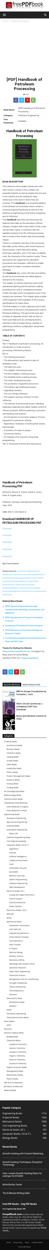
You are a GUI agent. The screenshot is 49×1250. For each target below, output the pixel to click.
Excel (11, 864)
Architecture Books (14, 745)
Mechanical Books (14, 921)
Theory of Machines (17, 987)
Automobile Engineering (17, 829)
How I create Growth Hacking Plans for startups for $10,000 (22, 1174)
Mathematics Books (15, 1075)
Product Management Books (18, 776)
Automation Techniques (19, 925)
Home (6, 21)
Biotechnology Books (12, 795)
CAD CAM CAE (15, 929)
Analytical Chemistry (18, 1044)
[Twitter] (21, 100)
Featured (8, 1029)
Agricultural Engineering (17, 822)
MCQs (9, 918)
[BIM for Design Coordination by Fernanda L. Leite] (9, 698)
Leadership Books (14, 768)
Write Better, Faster (12, 1184)
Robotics (12, 1006)
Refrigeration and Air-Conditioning (23, 979)
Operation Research (17, 967)
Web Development (17, 887)
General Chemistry (17, 1048)
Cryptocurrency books (18, 860)
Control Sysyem (15, 898)
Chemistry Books (14, 1040)
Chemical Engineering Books (19, 837)
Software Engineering (18, 883)
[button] (4, 14)
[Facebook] (15, 100)
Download (7, 528)
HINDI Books (12, 764)
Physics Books (12, 1079)
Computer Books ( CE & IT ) (18, 845)
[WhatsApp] (33, 100)
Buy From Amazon (11, 563)
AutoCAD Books (13, 826)
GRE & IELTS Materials (13, 1082)
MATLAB (10, 914)
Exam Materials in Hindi (17, 810)
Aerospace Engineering (16, 818)
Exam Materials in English (17, 806)
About (27, 1242)
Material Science (16, 956)
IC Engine (13, 948)
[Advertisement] (24, 49)
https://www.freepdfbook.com (17, 651)
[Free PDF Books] (24, 6)
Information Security (18, 868)
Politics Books (12, 772)
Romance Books (13, 780)
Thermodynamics (16, 990)
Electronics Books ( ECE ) (17, 910)
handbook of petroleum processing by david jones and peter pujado (21, 584)
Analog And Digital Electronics (22, 895)
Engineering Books (20, 21)
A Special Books (10, 741)
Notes (9, 1010)
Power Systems (15, 906)
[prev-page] (4, 728)
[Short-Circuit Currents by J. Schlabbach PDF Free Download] (9, 711)
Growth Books (12, 760)
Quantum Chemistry (17, 1063)
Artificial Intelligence (18, 856)
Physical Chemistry (17, 1059)
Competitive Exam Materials (16, 803)
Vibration (13, 994)
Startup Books (12, 783)
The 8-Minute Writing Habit (16, 1193)
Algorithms (13, 849)
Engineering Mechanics (19, 933)
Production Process (17, 975)
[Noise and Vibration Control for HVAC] (9, 723)
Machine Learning (16, 875)
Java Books (13, 872)
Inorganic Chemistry (17, 1052)
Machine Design (16, 952)
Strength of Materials (18, 983)
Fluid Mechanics (16, 941)
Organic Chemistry (17, 1056)
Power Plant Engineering (19, 971)
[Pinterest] (27, 100)
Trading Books (13, 787)
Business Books (13, 749)
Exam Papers (9, 1021)
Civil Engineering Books (16, 841)
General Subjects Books (14, 1033)
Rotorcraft (13, 833)
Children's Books (14, 753)
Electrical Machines (17, 902)
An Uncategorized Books (14, 791)
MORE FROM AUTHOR (31, 685)
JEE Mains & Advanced (13, 1086)
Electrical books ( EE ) (15, 891)
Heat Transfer (15, 944)
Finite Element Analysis (19, 937)
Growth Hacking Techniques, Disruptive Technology (22, 1163)
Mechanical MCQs (16, 960)
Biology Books (12, 1036)
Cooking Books (13, 757)
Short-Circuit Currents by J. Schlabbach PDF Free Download (29, 706)
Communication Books (13, 799)
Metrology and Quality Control (22, 964)
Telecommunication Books (18, 1017)
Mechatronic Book (14, 998)
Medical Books (10, 1090)
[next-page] (8, 728)
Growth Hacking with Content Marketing (23, 1153)
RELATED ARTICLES (12, 685)
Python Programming (18, 879)
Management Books (15, 1071)
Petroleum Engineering (16, 1013)
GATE (9, 1025)
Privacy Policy (18, 1242)
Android (12, 852)
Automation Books (16, 1002)
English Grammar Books (17, 1067)
